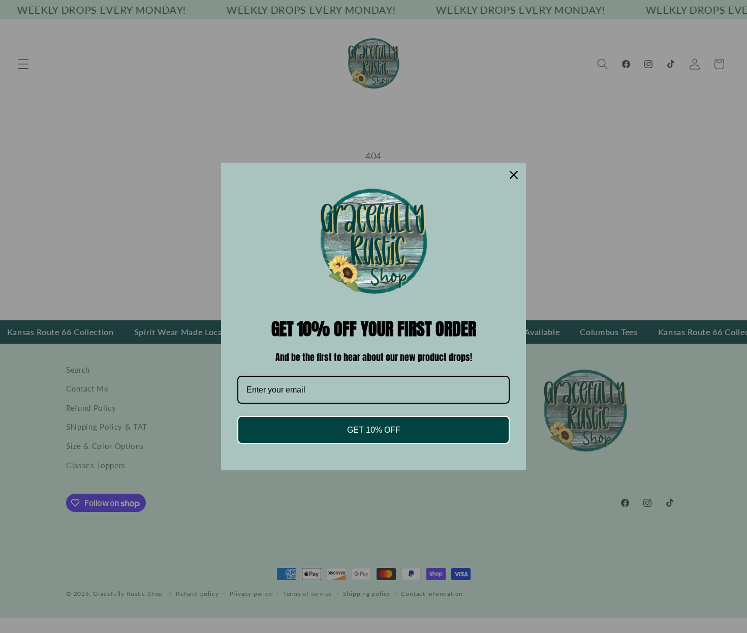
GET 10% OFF (373, 430)
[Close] (514, 175)
